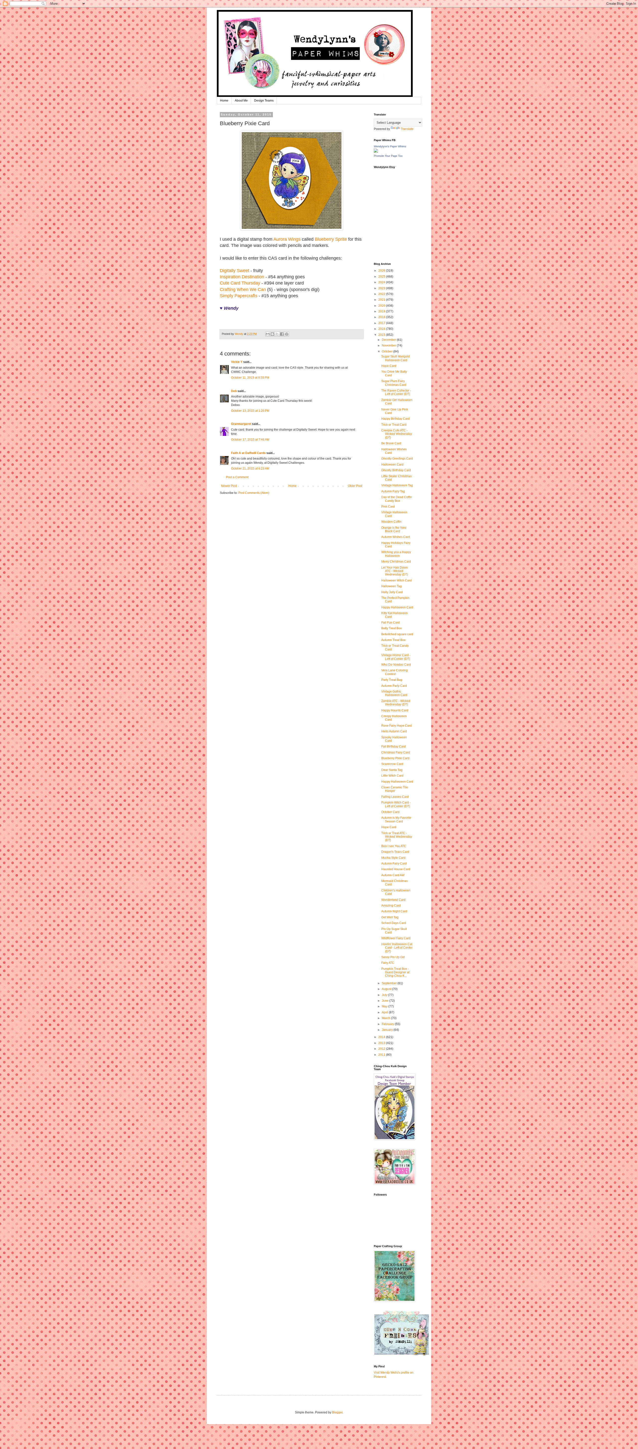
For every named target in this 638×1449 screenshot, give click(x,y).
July (385, 995)
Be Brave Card (391, 443)
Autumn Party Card (394, 686)
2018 (382, 317)
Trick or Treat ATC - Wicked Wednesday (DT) (396, 836)
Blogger (337, 1412)
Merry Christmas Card (396, 561)
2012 (382, 1048)
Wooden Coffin (391, 521)
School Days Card (393, 923)
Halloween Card (392, 464)
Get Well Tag (390, 917)
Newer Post (229, 486)
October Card (390, 812)
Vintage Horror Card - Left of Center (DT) (395, 656)
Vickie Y (236, 362)
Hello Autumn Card (394, 731)
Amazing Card (391, 905)
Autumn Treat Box (393, 640)
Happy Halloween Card (397, 607)
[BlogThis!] (272, 334)
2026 (382, 270)
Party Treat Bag (391, 680)
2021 (382, 299)
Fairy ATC (387, 963)
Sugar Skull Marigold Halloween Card (395, 358)
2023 (382, 288)
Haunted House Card (395, 869)
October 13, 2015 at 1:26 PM (250, 410)
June (385, 1000)
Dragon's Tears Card (395, 852)
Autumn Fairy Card (394, 863)
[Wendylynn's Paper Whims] (376, 151)
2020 (382, 305)
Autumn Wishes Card (395, 537)
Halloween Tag (391, 586)
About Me (241, 100)
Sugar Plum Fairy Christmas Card (393, 382)
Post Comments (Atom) (253, 493)
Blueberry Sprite (331, 239)
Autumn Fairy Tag (393, 491)
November (389, 345)
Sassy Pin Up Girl (393, 957)
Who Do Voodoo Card (396, 664)
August (387, 989)
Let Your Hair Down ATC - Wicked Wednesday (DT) (394, 571)
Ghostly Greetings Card (397, 458)
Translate (407, 129)
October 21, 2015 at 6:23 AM (250, 468)
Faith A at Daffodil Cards (248, 453)
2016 (382, 329)
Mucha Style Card (393, 858)
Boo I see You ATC (393, 846)
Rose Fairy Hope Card (396, 725)
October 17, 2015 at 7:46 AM (250, 439)
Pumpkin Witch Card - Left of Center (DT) (396, 804)
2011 (382, 1054)
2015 (382, 335)
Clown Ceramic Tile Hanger (394, 789)
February (388, 1024)
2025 (382, 276)
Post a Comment (237, 477)
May (385, 1006)
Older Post (355, 486)
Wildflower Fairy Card (395, 938)
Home (224, 100)
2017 (382, 323)
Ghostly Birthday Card (396, 470)
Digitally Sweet (234, 270)
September (390, 983)
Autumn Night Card (394, 911)
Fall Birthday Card (393, 746)
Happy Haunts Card (394, 710)
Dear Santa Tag (391, 770)
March (386, 1018)
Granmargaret (241, 424)
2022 (382, 294)
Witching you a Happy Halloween (396, 553)
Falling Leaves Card (395, 797)
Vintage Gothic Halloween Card (394, 693)
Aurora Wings (287, 239)
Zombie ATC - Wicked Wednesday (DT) (395, 702)
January (388, 1030)
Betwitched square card (397, 634)
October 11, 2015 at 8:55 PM (250, 377)
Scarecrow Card (392, 764)
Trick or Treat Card (393, 424)
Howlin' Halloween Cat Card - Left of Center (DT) (396, 947)
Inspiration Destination (242, 276)
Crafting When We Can (243, 289)
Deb (234, 391)
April (385, 1012)
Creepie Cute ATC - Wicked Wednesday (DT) (396, 434)
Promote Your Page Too (388, 155)
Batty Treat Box (391, 628)
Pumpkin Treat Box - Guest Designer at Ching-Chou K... (395, 972)
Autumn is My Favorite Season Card (396, 819)
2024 (382, 282)
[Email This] (267, 334)
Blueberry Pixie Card (395, 758)
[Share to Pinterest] (286, 334)
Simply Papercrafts (238, 295)
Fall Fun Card (390, 622)
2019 (382, 311)
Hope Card (388, 366)
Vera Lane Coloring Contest (394, 672)
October (387, 351)
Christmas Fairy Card (395, 752)
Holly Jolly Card (392, 592)
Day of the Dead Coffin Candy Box (396, 498)
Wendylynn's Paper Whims (390, 146)
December (389, 340)
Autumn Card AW (392, 875)
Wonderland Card (393, 900)
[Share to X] (277, 334)
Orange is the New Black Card (393, 529)
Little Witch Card (392, 775)
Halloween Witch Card (396, 580)
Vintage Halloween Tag (397, 485)
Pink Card (388, 506)
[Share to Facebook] (281, 334)
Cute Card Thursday (240, 283)
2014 (382, 1037)
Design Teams (264, 100)
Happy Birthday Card (395, 418)
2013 (382, 1043)
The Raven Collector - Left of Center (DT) (396, 392)
